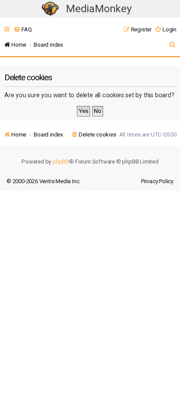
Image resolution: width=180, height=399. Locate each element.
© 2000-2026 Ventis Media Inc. (43, 181)
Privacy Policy (157, 181)
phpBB (60, 161)
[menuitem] (22, 29)
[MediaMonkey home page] (50, 9)
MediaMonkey (99, 9)
